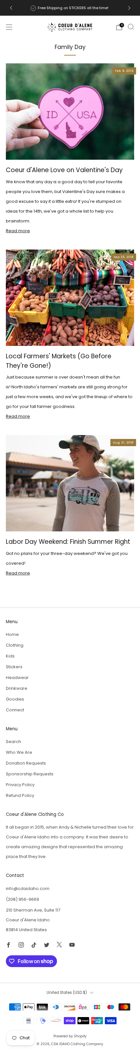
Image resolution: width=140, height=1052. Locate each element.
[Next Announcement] (129, 8)
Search (13, 741)
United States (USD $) (67, 992)
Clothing (14, 645)
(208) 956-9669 (22, 899)
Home (12, 634)
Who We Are (19, 752)
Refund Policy (20, 795)
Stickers (14, 667)
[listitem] (70, 8)
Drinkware (16, 688)
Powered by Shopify (70, 1036)
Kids (10, 656)
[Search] (131, 27)
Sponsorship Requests (29, 774)
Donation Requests (26, 763)
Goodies (15, 699)
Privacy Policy (20, 785)
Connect (15, 710)
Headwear (17, 677)
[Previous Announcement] (11, 8)
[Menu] (9, 27)
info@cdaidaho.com (27, 888)
